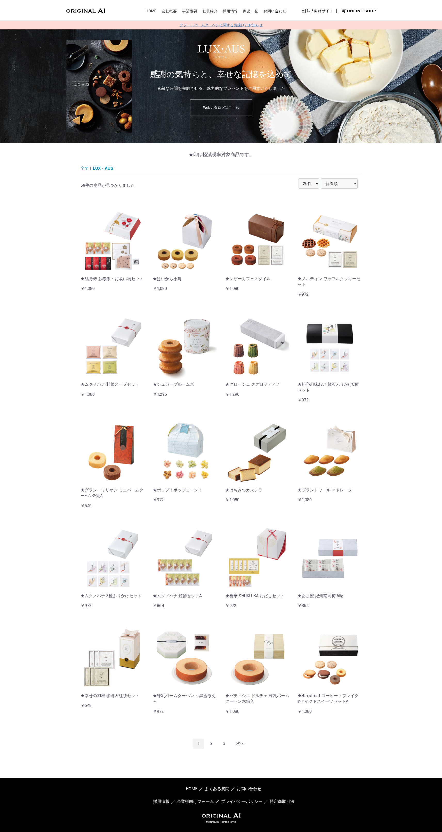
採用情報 (230, 11)
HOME (151, 11)
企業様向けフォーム (195, 801)
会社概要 (169, 11)
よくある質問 (217, 788)
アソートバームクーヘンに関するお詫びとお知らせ (221, 25)
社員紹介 (210, 11)
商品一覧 (250, 11)
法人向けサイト (319, 11)
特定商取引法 (282, 801)
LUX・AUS (103, 168)
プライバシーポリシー (241, 801)
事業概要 (189, 11)
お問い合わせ (274, 11)
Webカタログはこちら (221, 108)
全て (85, 168)
